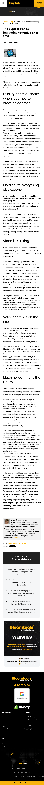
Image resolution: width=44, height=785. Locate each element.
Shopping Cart (29, 729)
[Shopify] (22, 707)
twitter (14, 772)
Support (5, 726)
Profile (4, 743)
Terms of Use (30, 776)
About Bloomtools (8, 720)
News (10, 543)
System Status (7, 732)
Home (5, 22)
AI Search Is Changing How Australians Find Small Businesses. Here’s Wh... (21, 593)
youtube (22, 772)
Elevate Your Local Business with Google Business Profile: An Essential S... (21, 582)
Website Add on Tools (32, 720)
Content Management (32, 726)
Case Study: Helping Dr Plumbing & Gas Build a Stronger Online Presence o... (21, 571)
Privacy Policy (19, 776)
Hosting (26, 732)
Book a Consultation (22, 783)
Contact (5, 729)
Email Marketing (30, 723)
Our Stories (6, 717)
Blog (11, 22)
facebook (18, 772)
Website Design (30, 717)
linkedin (25, 772)
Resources (6, 723)
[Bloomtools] (15, 3)
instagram (29, 772)
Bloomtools (28, 769)
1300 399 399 (23, 684)
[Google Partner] (22, 695)
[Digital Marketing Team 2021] (22, 643)
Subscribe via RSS (5, 546)
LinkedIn (15, 538)
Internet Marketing (19, 543)
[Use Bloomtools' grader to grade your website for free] (39, 4)
